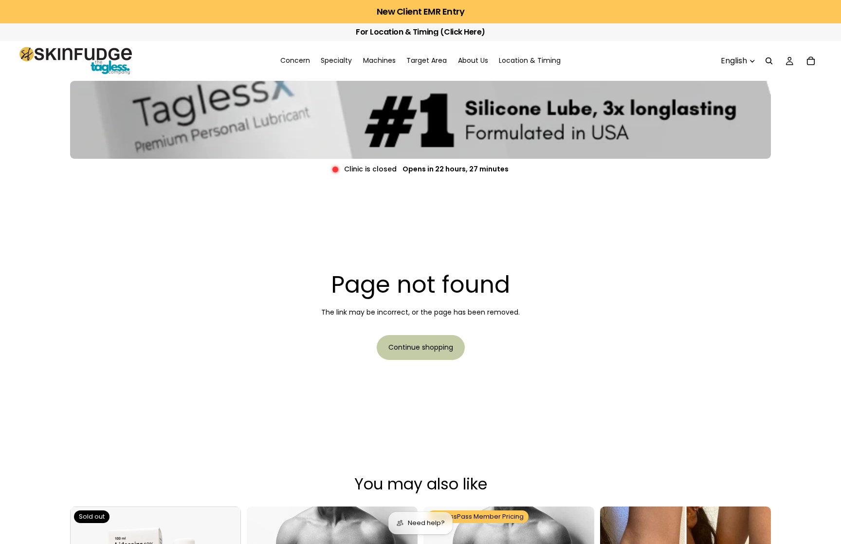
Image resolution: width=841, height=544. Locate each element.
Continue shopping (420, 347)
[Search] (769, 61)
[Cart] (811, 61)
